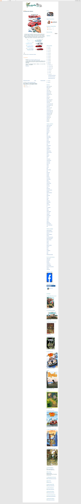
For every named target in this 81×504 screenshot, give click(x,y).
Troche (48, 218)
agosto (49, 69)
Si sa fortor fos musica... (52, 76)
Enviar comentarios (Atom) (31, 82)
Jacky (47, 102)
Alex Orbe (48, 130)
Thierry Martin (49, 211)
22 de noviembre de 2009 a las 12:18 (34, 59)
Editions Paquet (49, 239)
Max (47, 171)
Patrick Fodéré (49, 183)
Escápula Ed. (49, 94)
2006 (48, 82)
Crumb (48, 140)
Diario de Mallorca (49, 234)
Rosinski (48, 191)
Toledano (48, 214)
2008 (48, 63)
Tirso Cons (48, 212)
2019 (48, 47)
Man (47, 168)
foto (47, 98)
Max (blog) (48, 172)
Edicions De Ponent (49, 238)
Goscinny (48, 149)
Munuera (48, 176)
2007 (48, 80)
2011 (48, 59)
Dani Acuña (48, 141)
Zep (47, 226)
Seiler (47, 199)
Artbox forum (48, 258)
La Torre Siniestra (49, 103)
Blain (47, 134)
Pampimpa (48, 181)
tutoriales (35, 54)
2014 (48, 54)
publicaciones (31, 54)
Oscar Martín (49, 179)
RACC (47, 247)
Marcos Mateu (49, 169)
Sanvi (47, 196)
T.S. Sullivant (48, 207)
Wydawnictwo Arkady (50, 254)
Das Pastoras (49, 145)
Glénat (48, 242)
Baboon (48, 87)
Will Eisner (48, 222)
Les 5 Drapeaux (49, 105)
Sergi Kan (48, 200)
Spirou (48, 249)
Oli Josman (48, 177)
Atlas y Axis (48, 86)
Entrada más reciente (26, 80)
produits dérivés (49, 110)
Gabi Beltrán (48, 148)
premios (48, 109)
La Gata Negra (49, 265)
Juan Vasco (48, 161)
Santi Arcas (48, 195)
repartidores (48, 114)
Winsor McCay (49, 223)
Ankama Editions (49, 230)
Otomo (48, 180)
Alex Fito (48, 129)
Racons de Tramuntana (50, 266)
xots (47, 121)
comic (47, 90)
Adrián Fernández (49, 125)
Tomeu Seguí (49, 215)
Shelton (48, 203)
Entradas (25, 85)
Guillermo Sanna (49, 152)
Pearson (48, 246)
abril (49, 72)
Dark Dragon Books (49, 231)
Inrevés (48, 243)
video (47, 118)
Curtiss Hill (48, 91)
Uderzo (48, 219)
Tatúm (47, 208)
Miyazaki (48, 173)
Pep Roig (48, 184)
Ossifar (48, 106)
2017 (48, 50)
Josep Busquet (49, 160)
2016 (48, 51)
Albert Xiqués (49, 126)
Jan (47, 157)
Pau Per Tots (48, 107)
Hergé (47, 153)
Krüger (48, 164)
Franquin (48, 146)
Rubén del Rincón (49, 192)
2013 (48, 56)
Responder (27, 65)
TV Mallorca (48, 250)
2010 (48, 60)
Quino (47, 187)
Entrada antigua (43, 80)
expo (47, 95)
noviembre (50, 66)
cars (28, 54)
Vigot (28, 34)
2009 (48, 62)
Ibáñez (48, 156)
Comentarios (26, 86)
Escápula (48, 262)
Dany (47, 144)
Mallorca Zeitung (49, 245)
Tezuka (48, 210)
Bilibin (47, 133)
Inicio (35, 80)
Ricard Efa (48, 188)
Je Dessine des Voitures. (28, 11)
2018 (48, 48)
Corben (48, 138)
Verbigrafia (48, 269)
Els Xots (48, 261)
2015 (48, 53)
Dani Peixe (48, 142)
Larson (48, 165)
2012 (48, 57)
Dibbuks (48, 235)
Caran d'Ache (49, 137)
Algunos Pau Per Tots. (51, 78)
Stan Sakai (48, 204)
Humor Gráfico (49, 99)
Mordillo (48, 175)
